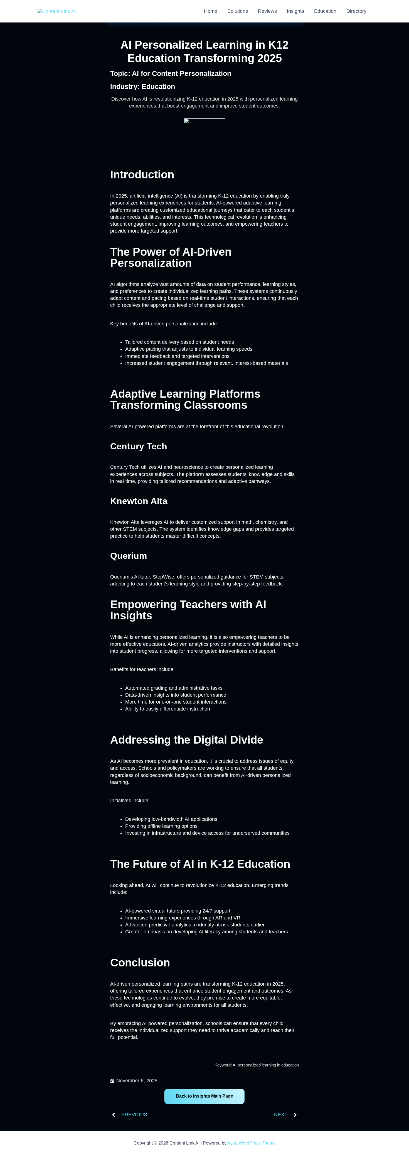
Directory (356, 11)
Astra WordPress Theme (251, 1143)
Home (210, 11)
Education (325, 11)
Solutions (237, 11)
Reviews (267, 11)
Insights (295, 11)
